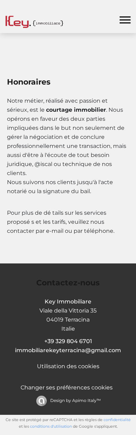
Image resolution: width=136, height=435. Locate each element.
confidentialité (117, 419)
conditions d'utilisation (51, 426)
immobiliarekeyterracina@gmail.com (68, 350)
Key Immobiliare (68, 301)
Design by (75, 400)
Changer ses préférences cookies (67, 387)
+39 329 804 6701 (68, 341)
